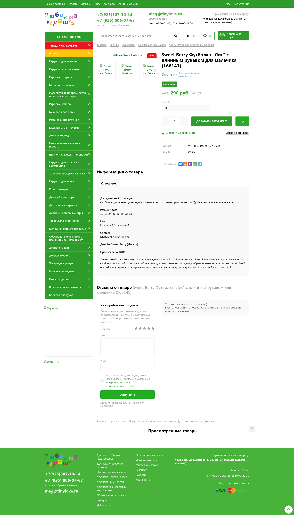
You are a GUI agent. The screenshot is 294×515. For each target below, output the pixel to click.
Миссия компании (147, 465)
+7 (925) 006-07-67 (116, 20)
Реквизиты (142, 470)
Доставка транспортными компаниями (112, 488)
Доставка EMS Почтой (110, 481)
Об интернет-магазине (150, 455)
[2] (140, 328)
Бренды (114, 44)
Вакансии (141, 474)
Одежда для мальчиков (152, 44)
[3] (144, 328)
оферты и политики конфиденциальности (119, 384)
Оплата (73, 3)
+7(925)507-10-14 (114, 14)
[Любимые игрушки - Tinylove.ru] (61, 19)
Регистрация (241, 3)
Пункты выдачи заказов (111, 472)
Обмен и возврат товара (112, 495)
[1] (136, 328)
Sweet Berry (128, 44)
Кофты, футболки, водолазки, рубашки (191, 44)
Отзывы (85, 3)
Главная (102, 44)
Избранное (103, 505)
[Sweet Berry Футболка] (127, 55)
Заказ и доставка (55, 3)
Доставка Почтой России (112, 477)
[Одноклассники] (185, 164)
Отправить (128, 394)
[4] (148, 328)
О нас (97, 3)
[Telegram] (200, 164)
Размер (166, 101)
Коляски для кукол (61, 295)
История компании (147, 460)
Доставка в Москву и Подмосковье (109, 456)
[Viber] (190, 164)
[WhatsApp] (195, 164)
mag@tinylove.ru (165, 13)
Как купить (103, 500)
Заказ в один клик (237, 132)
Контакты (109, 3)
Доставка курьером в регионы (110, 465)
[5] (153, 328)
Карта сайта (143, 479)
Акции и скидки (128, 3)
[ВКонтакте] (180, 164)
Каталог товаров (69, 37)
